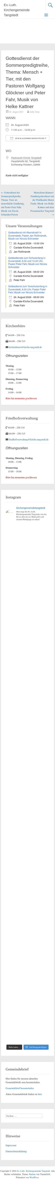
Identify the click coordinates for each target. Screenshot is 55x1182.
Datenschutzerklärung (16, 1151)
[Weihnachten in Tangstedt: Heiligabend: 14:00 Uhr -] (27, 614)
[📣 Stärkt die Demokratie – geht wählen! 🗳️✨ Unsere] (27, 718)
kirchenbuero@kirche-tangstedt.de (25, 347)
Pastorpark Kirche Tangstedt (26, 158)
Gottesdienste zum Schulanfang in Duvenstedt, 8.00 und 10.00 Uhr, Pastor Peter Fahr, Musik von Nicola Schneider (27, 262)
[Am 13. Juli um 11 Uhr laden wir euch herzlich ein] (27, 536)
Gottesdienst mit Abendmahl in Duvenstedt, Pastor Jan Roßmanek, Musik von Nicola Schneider (27, 235)
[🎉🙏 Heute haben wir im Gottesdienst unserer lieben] (27, 900)
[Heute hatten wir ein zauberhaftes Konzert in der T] (27, 978)
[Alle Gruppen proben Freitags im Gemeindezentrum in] (27, 692)
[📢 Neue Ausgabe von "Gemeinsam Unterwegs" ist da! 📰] (27, 848)
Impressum (11, 1145)
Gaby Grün (34, 111)
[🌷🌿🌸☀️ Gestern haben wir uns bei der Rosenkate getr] (27, 926)
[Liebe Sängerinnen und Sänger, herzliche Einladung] (27, 640)
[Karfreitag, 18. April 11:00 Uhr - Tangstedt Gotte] (27, 562)
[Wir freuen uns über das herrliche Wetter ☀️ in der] (27, 952)
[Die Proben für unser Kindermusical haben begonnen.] (27, 744)
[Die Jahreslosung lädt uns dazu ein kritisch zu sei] (27, 588)
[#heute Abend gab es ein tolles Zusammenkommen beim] (27, 1030)
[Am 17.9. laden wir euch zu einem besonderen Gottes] (27, 822)
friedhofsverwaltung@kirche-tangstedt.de (28, 439)
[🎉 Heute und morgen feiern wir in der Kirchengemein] (27, 874)
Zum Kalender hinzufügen (29, 138)
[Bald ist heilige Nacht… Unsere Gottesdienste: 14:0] (27, 796)
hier (40, 1094)
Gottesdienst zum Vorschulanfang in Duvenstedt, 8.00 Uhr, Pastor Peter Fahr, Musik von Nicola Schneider (27, 289)
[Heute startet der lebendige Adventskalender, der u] (27, 666)
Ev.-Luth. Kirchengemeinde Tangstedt (17, 10)
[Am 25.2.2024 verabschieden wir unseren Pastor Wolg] (27, 770)
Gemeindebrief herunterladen (20, 1088)
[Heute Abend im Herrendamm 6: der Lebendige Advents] (27, 1004)
